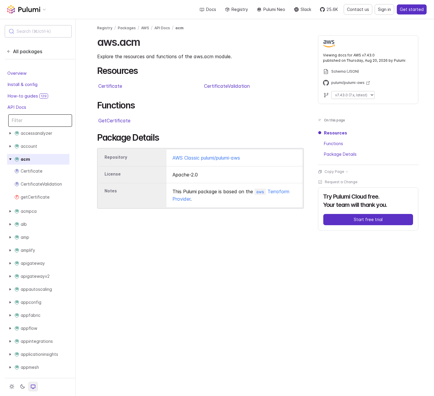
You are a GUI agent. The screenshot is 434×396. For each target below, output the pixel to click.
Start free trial (368, 219)
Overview (17, 73)
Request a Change (341, 182)
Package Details (340, 154)
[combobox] (38, 31)
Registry (239, 9)
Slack (306, 9)
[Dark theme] (22, 386)
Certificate (110, 86)
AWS (145, 28)
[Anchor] (145, 41)
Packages (127, 28)
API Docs (16, 107)
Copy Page (334, 171)
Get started (412, 9)
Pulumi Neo (274, 9)
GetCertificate (114, 121)
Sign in (384, 9)
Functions (333, 143)
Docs (211, 9)
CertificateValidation (227, 86)
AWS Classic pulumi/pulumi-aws (206, 158)
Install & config (22, 84)
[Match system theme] (33, 386)
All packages (27, 51)
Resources (335, 132)
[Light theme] (12, 386)
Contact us (358, 9)
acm (179, 28)
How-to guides (27, 96)
